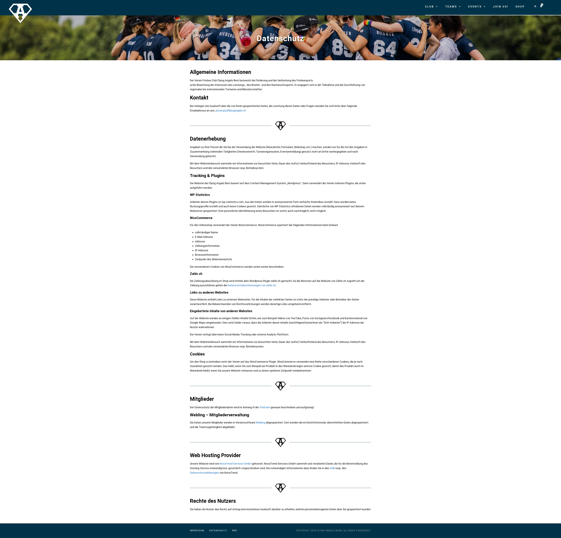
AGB (332, 468)
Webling (260, 422)
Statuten (265, 407)
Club (429, 6)
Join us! (500, 6)
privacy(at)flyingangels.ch (231, 110)
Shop (520, 6)
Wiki (234, 530)
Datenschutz (218, 530)
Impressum (197, 530)
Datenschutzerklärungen (204, 472)
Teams (451, 6)
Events (475, 6)
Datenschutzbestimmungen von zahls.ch (252, 285)
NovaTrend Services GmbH (235, 463)
